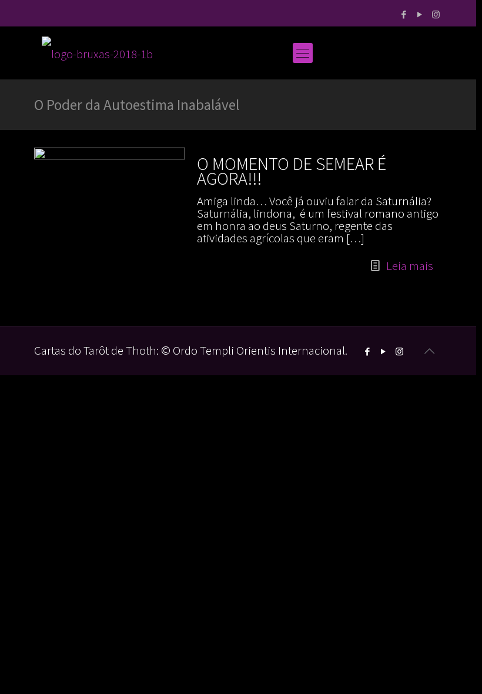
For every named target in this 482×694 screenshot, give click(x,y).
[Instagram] (436, 14)
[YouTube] (420, 14)
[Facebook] (404, 14)
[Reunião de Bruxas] (97, 52)
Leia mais (409, 265)
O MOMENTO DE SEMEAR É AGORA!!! (291, 170)
